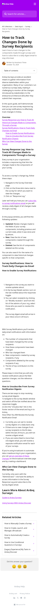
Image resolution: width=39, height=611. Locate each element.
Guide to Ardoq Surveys (12, 497)
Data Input (19, 26)
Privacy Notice (25, 593)
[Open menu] (35, 4)
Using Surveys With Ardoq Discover (16, 503)
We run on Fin (20, 605)
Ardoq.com (13, 593)
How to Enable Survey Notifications (20, 133)
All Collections (7, 26)
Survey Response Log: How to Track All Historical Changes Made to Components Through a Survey (19, 122)
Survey (27, 26)
